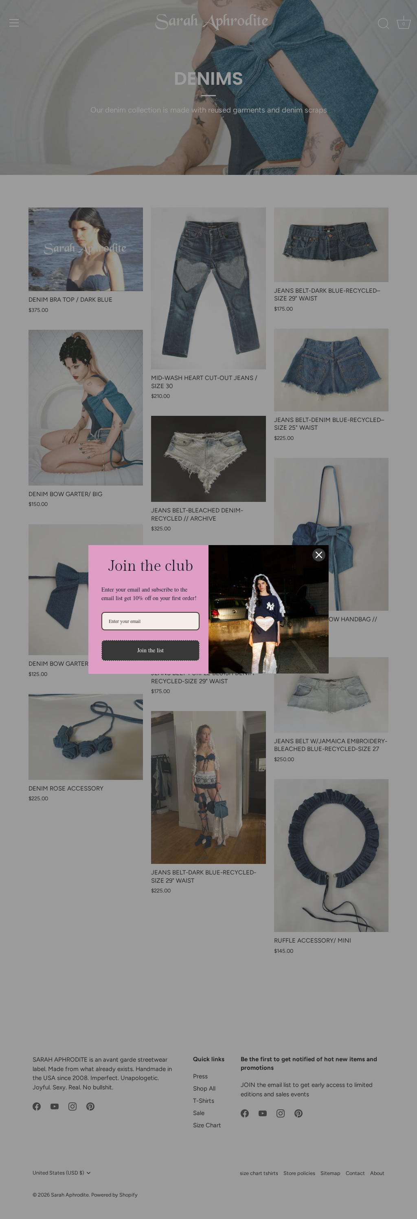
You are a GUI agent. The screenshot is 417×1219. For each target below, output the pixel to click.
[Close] (319, 555)
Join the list (150, 650)
